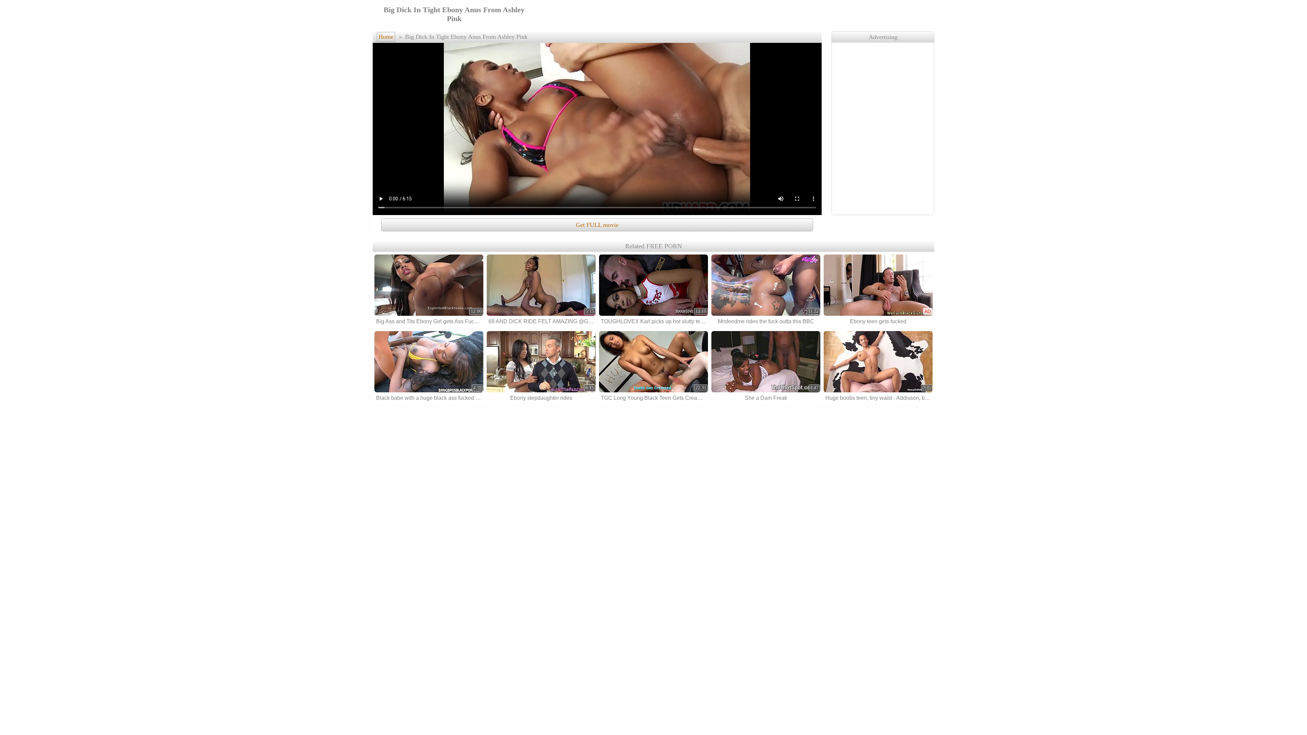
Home (385, 36)
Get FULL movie (597, 225)
